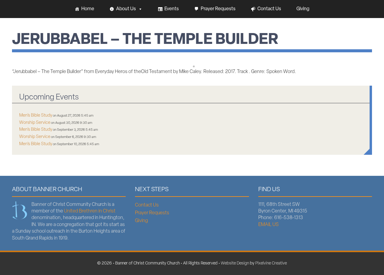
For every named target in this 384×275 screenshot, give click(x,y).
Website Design (235, 263)
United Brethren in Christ (90, 211)
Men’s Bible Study (35, 115)
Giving (302, 9)
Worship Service (34, 123)
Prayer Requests (218, 9)
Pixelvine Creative (271, 263)
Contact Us (269, 9)
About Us (126, 9)
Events (171, 9)
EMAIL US (268, 224)
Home (87, 9)
